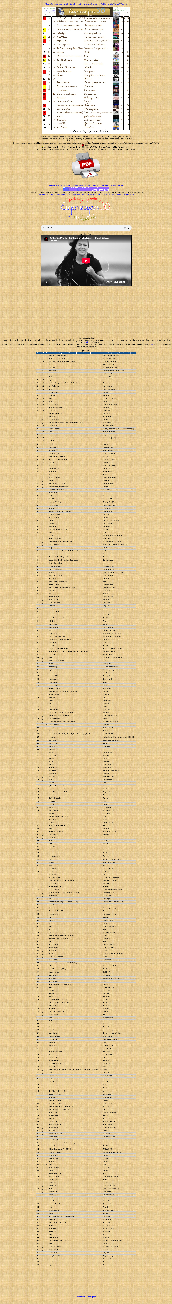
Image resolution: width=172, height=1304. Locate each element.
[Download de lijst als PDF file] (86, 180)
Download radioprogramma (80, 4)
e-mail (86, 342)
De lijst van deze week (59, 4)
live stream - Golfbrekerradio (102, 4)
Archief (117, 4)
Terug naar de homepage (86, 1297)
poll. (152, 344)
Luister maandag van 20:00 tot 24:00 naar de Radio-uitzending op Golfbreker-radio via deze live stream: (86, 185)
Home (47, 4)
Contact (124, 4)
